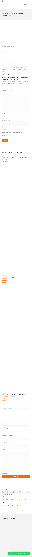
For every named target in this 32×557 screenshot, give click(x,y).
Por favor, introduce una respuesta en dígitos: (12, 132)
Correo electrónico (6, 120)
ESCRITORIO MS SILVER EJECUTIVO (20, 157)
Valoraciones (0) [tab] (6, 63)
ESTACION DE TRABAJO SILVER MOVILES (19, 395)
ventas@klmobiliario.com (10, 505)
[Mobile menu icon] (29, 4)
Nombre (4, 113)
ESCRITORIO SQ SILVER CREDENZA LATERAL (20, 277)
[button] (19, 553)
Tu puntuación (5, 87)
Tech (7, 51)
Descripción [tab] (4, 59)
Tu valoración (5, 93)
